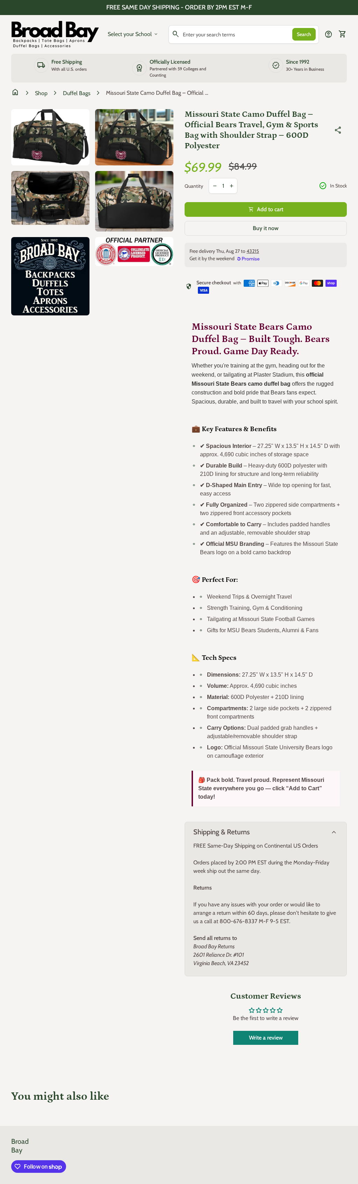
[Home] (55, 33)
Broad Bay (20, 1145)
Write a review (266, 1037)
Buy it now (266, 228)
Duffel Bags (77, 93)
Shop (41, 93)
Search (304, 34)
